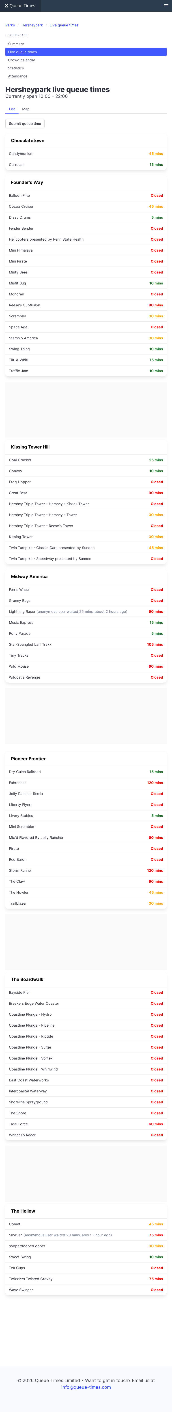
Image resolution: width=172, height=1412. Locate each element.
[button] (166, 5)
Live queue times (22, 52)
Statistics (16, 68)
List (12, 109)
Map (26, 109)
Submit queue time (25, 123)
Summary (16, 44)
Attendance (17, 76)
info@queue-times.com (86, 1387)
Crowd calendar (21, 60)
